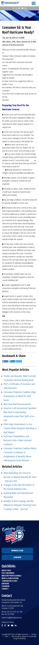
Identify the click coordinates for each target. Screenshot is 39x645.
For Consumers (8, 573)
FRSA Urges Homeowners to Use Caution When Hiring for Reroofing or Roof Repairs (20, 428)
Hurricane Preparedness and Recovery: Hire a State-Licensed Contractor (18, 440)
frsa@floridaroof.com (14, 617)
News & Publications (10, 578)
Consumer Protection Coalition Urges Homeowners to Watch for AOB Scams (20, 396)
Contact (5, 589)
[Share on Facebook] (5, 362)
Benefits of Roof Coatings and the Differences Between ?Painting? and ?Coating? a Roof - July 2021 (20, 505)
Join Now (17, 557)
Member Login (17, 550)
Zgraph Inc (25, 636)
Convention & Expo (9, 581)
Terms (7, 636)
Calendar (5, 586)
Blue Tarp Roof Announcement (17, 404)
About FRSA (6, 570)
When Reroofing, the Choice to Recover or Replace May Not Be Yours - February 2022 (20, 477)
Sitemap (34, 634)
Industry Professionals (11, 576)
